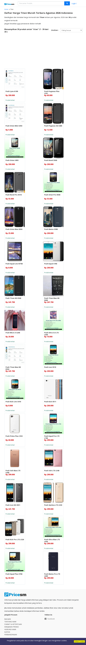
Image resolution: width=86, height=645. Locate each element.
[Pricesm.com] (9, 4)
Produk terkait (10, 100)
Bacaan (7, 619)
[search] (67, 3)
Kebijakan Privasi (11, 627)
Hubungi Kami (10, 629)
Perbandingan (10, 635)
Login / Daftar (74, 3)
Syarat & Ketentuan (13, 624)
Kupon (7, 632)
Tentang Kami (10, 622)
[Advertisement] (43, 51)
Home (6, 9)
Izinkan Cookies (79, 641)
